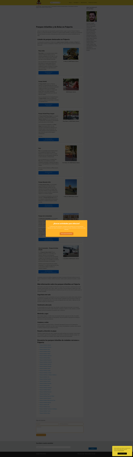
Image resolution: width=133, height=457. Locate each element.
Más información (121, 450)
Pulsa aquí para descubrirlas (66, 233)
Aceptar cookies (122, 453)
